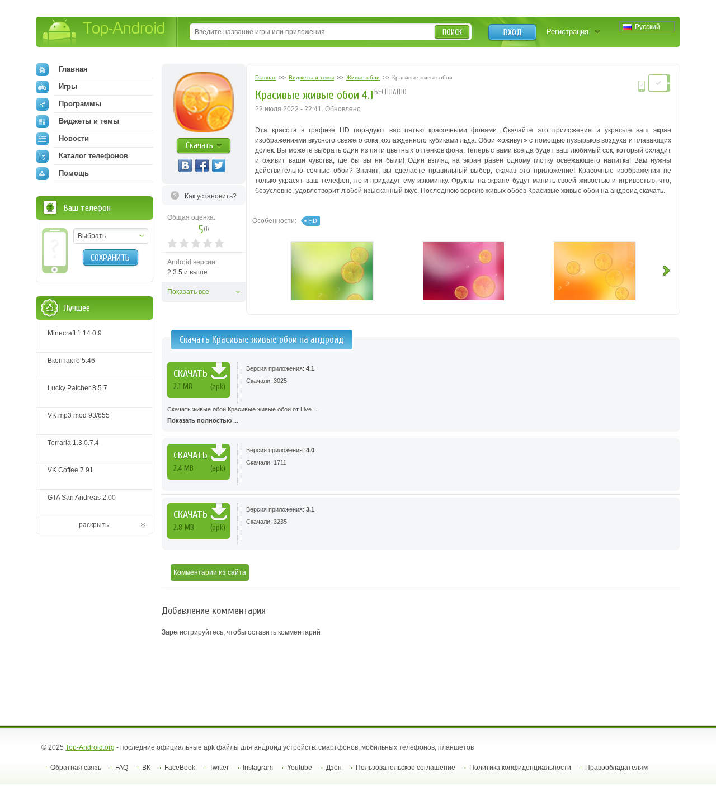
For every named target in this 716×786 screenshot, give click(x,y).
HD (312, 220)
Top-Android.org (90, 747)
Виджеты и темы (89, 121)
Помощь (74, 173)
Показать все (188, 292)
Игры (68, 86)
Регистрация (567, 31)
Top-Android (104, 32)
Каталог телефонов (93, 155)
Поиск (452, 32)
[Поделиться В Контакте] (185, 165)
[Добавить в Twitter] (218, 165)
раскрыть (94, 525)
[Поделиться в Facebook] (202, 165)
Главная (73, 69)
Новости (74, 138)
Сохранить (110, 258)
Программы (80, 104)
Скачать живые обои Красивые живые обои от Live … (243, 415)
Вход (512, 32)
